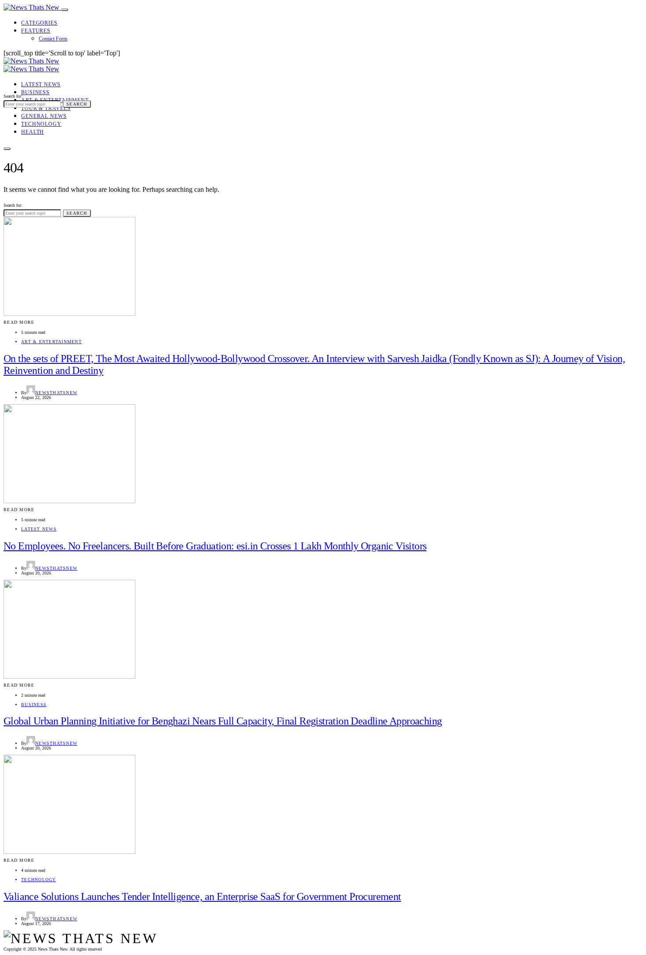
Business (35, 92)
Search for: (13, 96)
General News (44, 116)
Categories (39, 23)
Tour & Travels (46, 108)
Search (76, 104)
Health (32, 132)
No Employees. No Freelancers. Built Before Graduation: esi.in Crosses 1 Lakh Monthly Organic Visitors (215, 546)
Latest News (41, 84)
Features (36, 31)
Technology (41, 124)
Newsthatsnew (56, 392)
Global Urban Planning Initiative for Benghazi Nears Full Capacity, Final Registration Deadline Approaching (223, 721)
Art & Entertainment (51, 341)
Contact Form (53, 39)
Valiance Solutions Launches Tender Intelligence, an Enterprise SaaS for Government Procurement (202, 896)
